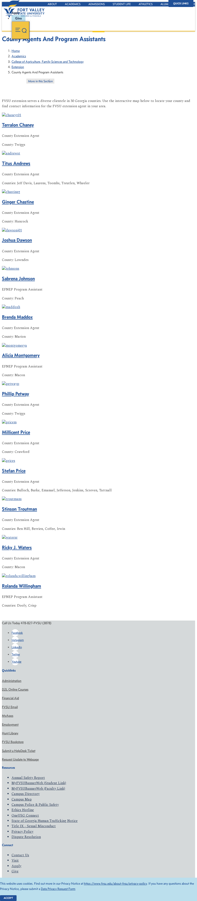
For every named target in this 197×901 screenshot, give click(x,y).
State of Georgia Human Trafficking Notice (45, 820)
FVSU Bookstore (13, 742)
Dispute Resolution (26, 836)
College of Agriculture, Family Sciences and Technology (48, 62)
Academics (72, 4)
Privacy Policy (22, 831)
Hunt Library (10, 733)
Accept (8, 898)
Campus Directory (26, 793)
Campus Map (22, 799)
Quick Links (181, 3)
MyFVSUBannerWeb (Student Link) (39, 783)
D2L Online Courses (15, 689)
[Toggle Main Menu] (21, 30)
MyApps (7, 716)
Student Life (122, 4)
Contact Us (20, 855)
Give (15, 871)
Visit (15, 860)
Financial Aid (10, 698)
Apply (16, 866)
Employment (10, 725)
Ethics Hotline (23, 809)
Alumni (165, 4)
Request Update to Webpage (20, 759)
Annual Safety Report (28, 777)
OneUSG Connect (25, 815)
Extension (18, 67)
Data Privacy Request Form (58, 889)
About (52, 4)
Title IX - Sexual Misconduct (34, 826)
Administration (11, 681)
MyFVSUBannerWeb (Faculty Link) (38, 788)
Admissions (96, 4)
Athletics (146, 4)
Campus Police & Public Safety (35, 804)
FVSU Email (10, 707)
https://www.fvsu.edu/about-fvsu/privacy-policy (115, 884)
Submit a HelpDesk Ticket (18, 751)
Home (16, 51)
